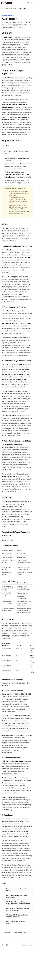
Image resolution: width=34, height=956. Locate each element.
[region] (17, 658)
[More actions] (32, 3)
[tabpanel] (17, 184)
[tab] (3, 146)
